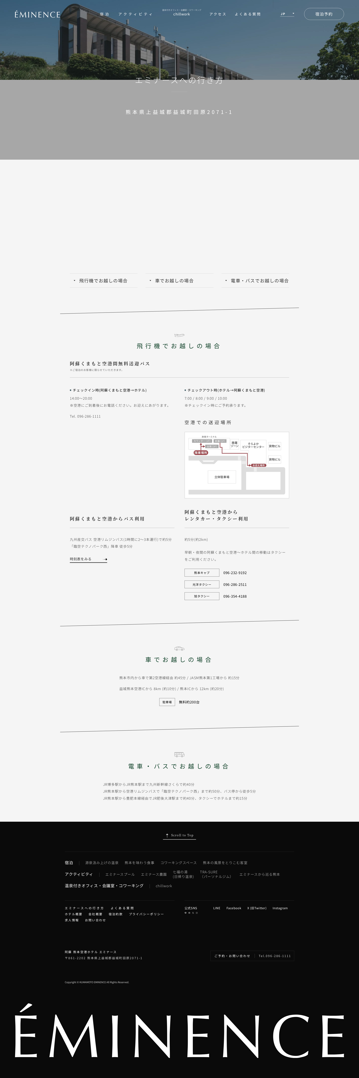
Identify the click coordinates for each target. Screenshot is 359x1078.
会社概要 (95, 914)
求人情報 (72, 920)
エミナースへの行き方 (85, 908)
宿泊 (105, 13)
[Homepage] (37, 14)
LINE (216, 908)
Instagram (280, 908)
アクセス (218, 13)
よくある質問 (248, 13)
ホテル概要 (73, 914)
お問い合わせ (95, 920)
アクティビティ (136, 13)
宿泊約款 (116, 914)
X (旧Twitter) (257, 908)
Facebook (233, 908)
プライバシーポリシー (146, 914)
